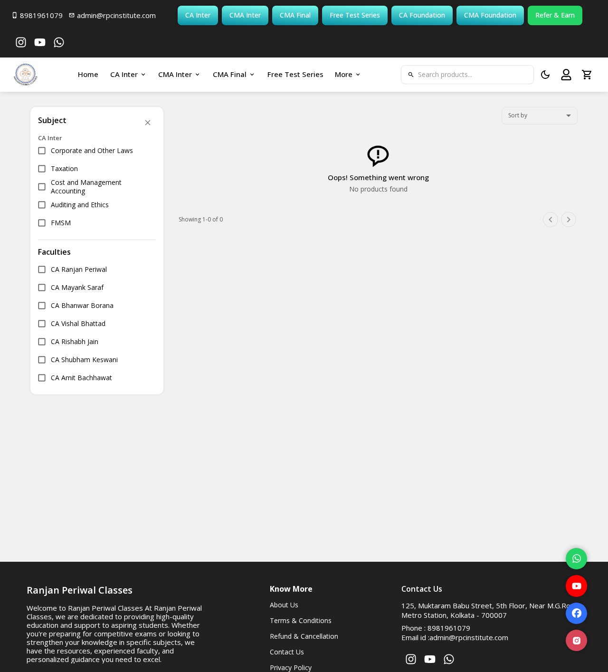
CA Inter (197, 14)
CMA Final (295, 14)
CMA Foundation (490, 14)
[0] (587, 74)
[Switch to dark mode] (545, 74)
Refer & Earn (555, 14)
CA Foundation (422, 14)
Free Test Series (355, 14)
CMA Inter (245, 14)
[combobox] (540, 116)
